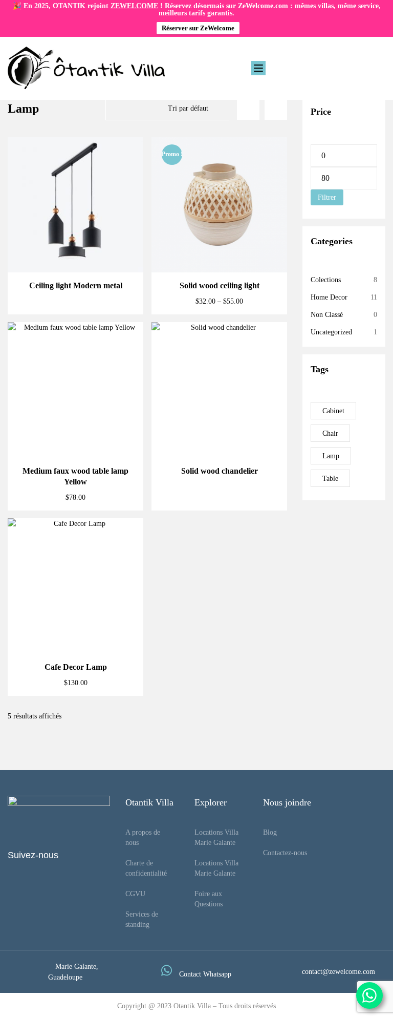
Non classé (327, 315)
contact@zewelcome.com (338, 971)
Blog (270, 832)
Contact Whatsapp (205, 974)
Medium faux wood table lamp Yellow (75, 476)
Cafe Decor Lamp (76, 667)
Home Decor (329, 297)
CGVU (135, 894)
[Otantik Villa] (86, 68)
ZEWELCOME (134, 6)
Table (330, 478)
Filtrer (327, 197)
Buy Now (75, 629)
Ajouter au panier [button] (75, 433)
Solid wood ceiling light (219, 285)
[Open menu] (258, 68)
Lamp (330, 456)
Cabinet (333, 411)
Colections (326, 280)
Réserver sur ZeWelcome (198, 28)
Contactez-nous (285, 853)
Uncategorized (331, 332)
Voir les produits (75, 248)
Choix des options (219, 248)
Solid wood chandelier (219, 470)
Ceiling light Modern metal (75, 285)
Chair (330, 433)
